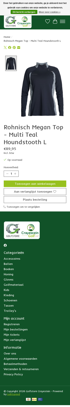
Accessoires (12, 258)
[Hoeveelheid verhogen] (15, 173)
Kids (6, 290)
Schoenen (10, 300)
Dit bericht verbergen (24, 12)
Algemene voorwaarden (20, 358)
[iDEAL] (34, 399)
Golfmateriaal (14, 284)
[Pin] (40, 399)
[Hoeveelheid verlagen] (7, 173)
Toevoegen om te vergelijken (23, 206)
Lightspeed (13, 394)
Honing (8, 274)
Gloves (8, 279)
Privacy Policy (13, 374)
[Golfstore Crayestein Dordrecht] (18, 21)
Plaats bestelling (35, 199)
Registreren (12, 324)
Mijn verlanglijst (15, 340)
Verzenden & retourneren (21, 369)
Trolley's (10, 311)
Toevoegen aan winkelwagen (35, 184)
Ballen (8, 264)
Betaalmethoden (15, 364)
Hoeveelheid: (11, 167)
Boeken (9, 269)
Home (7, 36)
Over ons (10, 353)
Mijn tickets (12, 334)
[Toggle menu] (62, 21)
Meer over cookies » (49, 12)
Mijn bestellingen (16, 329)
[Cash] (28, 399)
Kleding (9, 295)
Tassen (9, 305)
